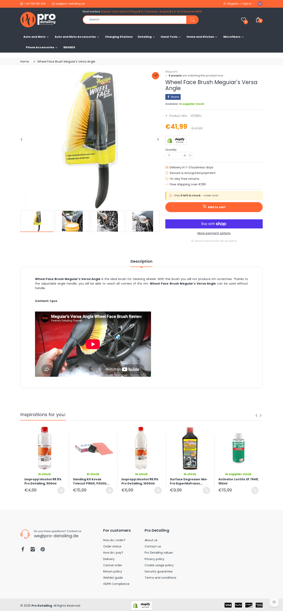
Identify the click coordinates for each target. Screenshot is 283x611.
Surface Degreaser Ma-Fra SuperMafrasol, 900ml (189, 481)
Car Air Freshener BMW (186, 11)
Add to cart (217, 207)
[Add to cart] (61, 490)
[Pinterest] (42, 550)
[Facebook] (22, 550)
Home (24, 61)
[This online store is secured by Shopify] (175, 140)
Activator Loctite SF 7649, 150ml (238, 481)
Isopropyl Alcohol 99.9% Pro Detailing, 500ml (43, 481)
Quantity (171, 150)
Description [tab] (141, 261)
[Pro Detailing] (48, 19)
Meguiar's (171, 71)
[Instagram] (32, 550)
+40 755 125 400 (35, 4)
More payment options (214, 233)
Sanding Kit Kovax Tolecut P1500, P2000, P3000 (90, 481)
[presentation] (256, 415)
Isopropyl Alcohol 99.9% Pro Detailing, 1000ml (139, 481)
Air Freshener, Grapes (154, 11)
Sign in (247, 4)
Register (233, 4)
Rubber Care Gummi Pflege (119, 11)
